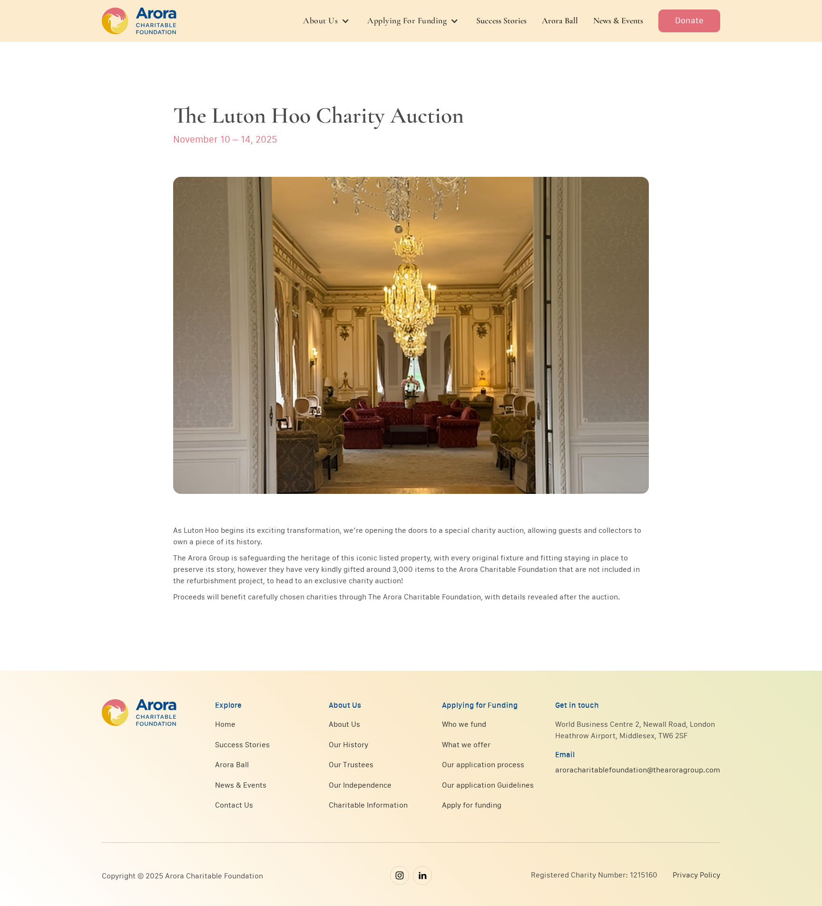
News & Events (618, 20)
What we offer (466, 744)
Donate (689, 20)
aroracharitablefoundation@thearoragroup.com (637, 769)
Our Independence (360, 785)
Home (225, 724)
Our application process (483, 764)
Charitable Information (368, 805)
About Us (344, 724)
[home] (139, 21)
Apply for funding (471, 805)
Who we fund (464, 724)
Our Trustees (351, 764)
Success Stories (501, 20)
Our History (348, 744)
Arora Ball (560, 20)
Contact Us (234, 805)
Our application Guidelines (488, 785)
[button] (327, 20)
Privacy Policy (696, 874)
